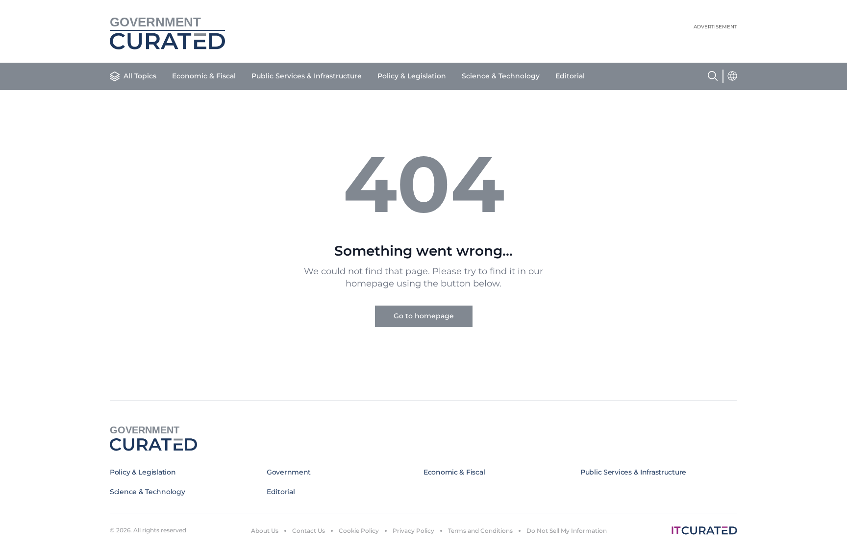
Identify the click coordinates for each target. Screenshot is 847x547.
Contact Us (308, 530)
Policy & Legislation (411, 75)
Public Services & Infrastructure (306, 75)
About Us (264, 530)
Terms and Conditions (480, 530)
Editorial (570, 75)
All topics (140, 75)
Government (289, 472)
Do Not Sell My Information (566, 530)
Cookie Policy (359, 530)
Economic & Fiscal (204, 75)
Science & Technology (501, 75)
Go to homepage (424, 315)
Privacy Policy (413, 530)
